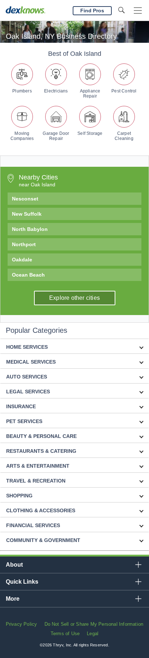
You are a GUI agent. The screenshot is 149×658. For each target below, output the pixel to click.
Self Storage (89, 133)
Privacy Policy (21, 624)
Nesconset (25, 199)
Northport (24, 244)
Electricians (56, 91)
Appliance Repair (90, 93)
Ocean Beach (28, 275)
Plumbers (22, 91)
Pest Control (123, 91)
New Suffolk (27, 214)
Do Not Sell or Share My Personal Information (94, 624)
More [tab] (13, 599)
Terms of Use (65, 633)
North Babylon (30, 229)
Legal (92, 633)
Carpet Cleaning (124, 136)
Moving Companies (22, 136)
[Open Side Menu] (138, 10)
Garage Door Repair (56, 136)
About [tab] (14, 565)
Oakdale (22, 259)
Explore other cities (74, 298)
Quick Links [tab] (22, 582)
